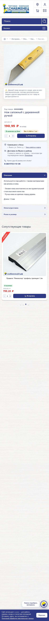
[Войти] (45, 4)
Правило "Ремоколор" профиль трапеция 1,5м (24, 278)
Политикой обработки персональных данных (18, 618)
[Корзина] (37, 10)
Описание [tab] (8, 175)
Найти (44, 21)
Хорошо (41, 615)
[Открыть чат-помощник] (43, 604)
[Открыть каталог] (43, 28)
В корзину (32, 136)
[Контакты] (37, 4)
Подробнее (28, 155)
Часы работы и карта (33, 147)
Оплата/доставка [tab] (11, 208)
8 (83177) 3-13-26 (12, 164)
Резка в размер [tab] (10, 214)
